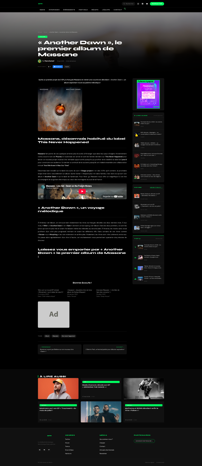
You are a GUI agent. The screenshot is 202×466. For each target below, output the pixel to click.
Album (47, 336)
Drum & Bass (69, 450)
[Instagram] (138, 3)
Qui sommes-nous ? (106, 439)
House (45, 32)
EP (85, 382)
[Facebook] (142, 3)
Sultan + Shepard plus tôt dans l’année (91, 174)
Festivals (83, 10)
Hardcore (68, 453)
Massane (55, 336)
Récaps (95, 10)
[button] (40, 3)
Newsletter (157, 3)
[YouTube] (147, 3)
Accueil (40, 32)
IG (39, 450)
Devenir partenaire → (144, 441)
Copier (67, 66)
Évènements (69, 10)
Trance (67, 446)
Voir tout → (156, 187)
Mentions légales (149, 462)
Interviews (54, 10)
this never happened (68, 336)
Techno (67, 439)
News (42, 10)
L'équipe (102, 443)
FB (44, 450)
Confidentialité (160, 462)
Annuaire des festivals (107, 450)
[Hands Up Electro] (40, 3)
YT (49, 450)
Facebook (59, 66)
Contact (118, 10)
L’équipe (106, 10)
